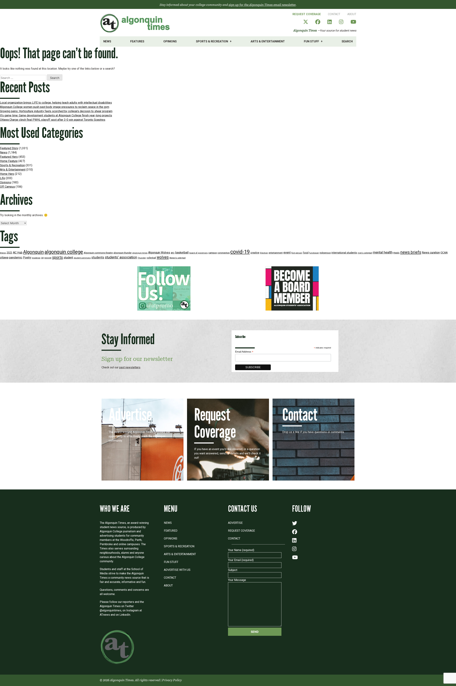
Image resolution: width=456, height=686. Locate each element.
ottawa (4, 257)
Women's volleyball (177, 258)
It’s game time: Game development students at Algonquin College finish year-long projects (56, 115)
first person (296, 253)
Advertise (235, 523)
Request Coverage (306, 14)
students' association (121, 257)
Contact (334, 14)
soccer (47, 258)
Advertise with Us (177, 570)
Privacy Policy (172, 680)
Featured (170, 530)
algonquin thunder (122, 252)
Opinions (170, 41)
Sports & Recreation (212, 41)
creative (254, 252)
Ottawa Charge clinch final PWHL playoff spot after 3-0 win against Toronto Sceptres (52, 119)
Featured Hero (9, 156)
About (351, 14)
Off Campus (7, 186)
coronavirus (223, 252)
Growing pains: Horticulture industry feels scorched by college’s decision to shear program (56, 111)
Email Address (244, 351)
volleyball (151, 258)
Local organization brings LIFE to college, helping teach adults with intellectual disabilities (56, 102)
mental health (383, 252)
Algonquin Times (305, 30)
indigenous (325, 252)
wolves (163, 257)
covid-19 (240, 252)
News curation (431, 252)
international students (344, 252)
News (107, 41)
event (287, 252)
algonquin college (64, 252)
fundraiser (314, 253)
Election (264, 253)
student (68, 257)
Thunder (142, 258)
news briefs (410, 252)
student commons (82, 258)
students (97, 257)
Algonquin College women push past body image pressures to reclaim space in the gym (54, 107)
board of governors (198, 253)
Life (2, 178)
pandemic (15, 257)
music (396, 252)
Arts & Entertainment (268, 41)
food (306, 252)
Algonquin (33, 252)
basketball (182, 252)
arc (173, 252)
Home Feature (9, 161)
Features (137, 41)
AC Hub (17, 252)
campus (212, 252)
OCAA (444, 252)
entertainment (276, 252)
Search (347, 41)
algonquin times (139, 253)
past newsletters (129, 367)
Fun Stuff (311, 41)
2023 (9, 252)
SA (42, 258)
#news (3, 253)
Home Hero (7, 174)
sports (57, 257)
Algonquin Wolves (159, 252)
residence (36, 258)
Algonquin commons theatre (98, 252)
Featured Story (9, 148)
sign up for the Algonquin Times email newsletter (262, 5)
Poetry (27, 257)
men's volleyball (365, 253)
